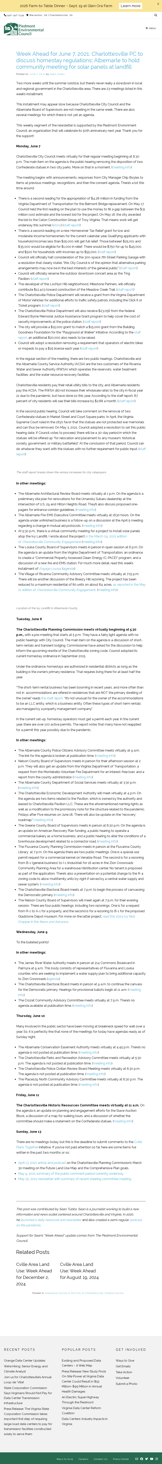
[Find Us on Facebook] (141, 1459)
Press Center (121, 1459)
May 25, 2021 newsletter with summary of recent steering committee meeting (74, 1179)
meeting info (121, 167)
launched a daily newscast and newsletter (51, 1220)
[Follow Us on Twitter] (146, 1459)
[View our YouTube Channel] (152, 1459)
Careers (83, 1459)
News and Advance (54, 922)
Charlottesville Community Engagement (51, 542)
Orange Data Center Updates (24, 1360)
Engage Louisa (50, 569)
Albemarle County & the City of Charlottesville (74, 1293)
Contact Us (100, 1459)
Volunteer (122, 1378)
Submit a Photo (126, 1384)
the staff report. (52, 698)
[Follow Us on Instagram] (156, 1459)
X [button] (158, 4)
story (57, 225)
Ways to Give (125, 1360)
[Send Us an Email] (136, 1459)
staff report (72, 225)
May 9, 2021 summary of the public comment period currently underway (70, 1173)
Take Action (124, 1372)
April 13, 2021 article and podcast (42, 1163)
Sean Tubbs (57, 74)
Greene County (114, 1293)
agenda (68, 569)
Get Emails (123, 1366)
